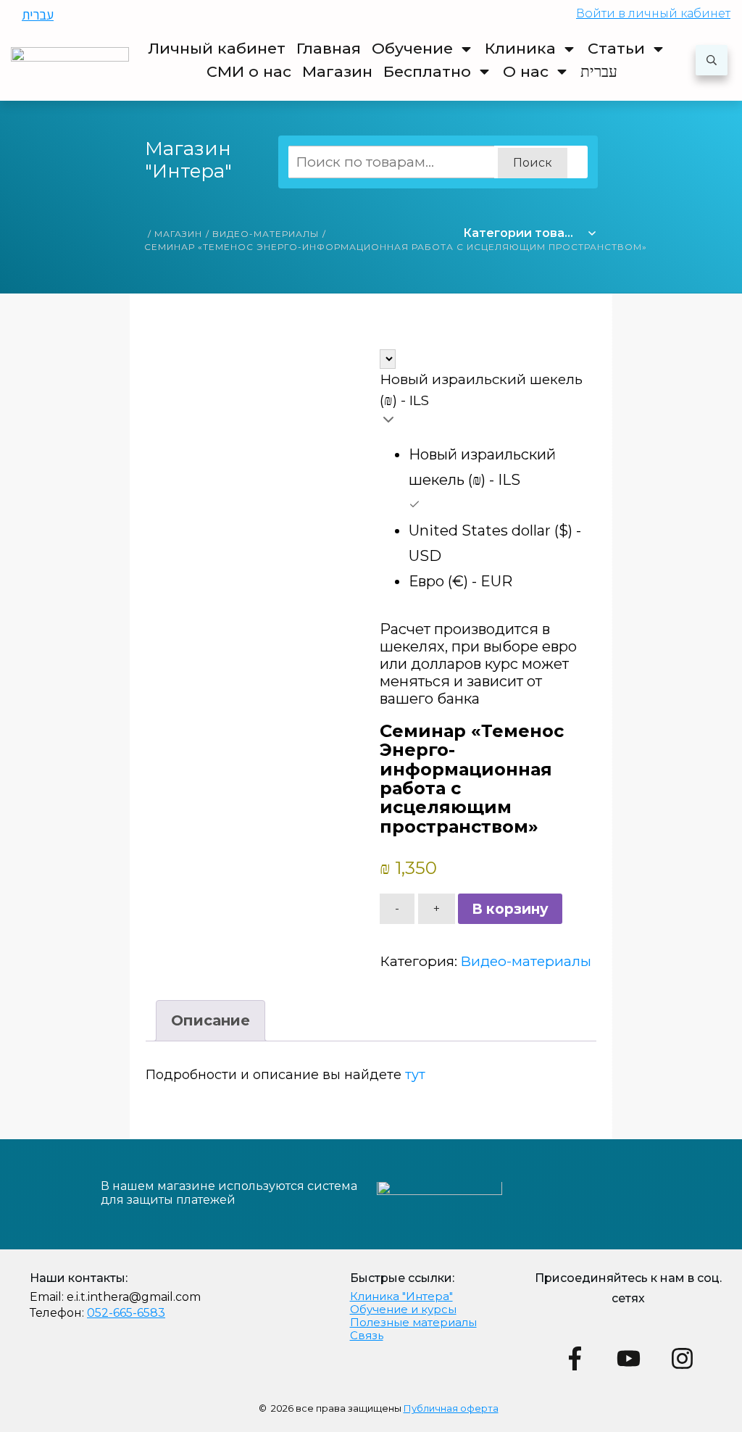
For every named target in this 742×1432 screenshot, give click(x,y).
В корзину (510, 909)
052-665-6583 (126, 1313)
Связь (366, 1335)
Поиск (532, 163)
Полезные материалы (413, 1322)
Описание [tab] (210, 1020)
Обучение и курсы (403, 1309)
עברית (38, 14)
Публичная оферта (451, 1408)
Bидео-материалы (526, 961)
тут (415, 1075)
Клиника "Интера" (401, 1296)
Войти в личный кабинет (653, 13)
